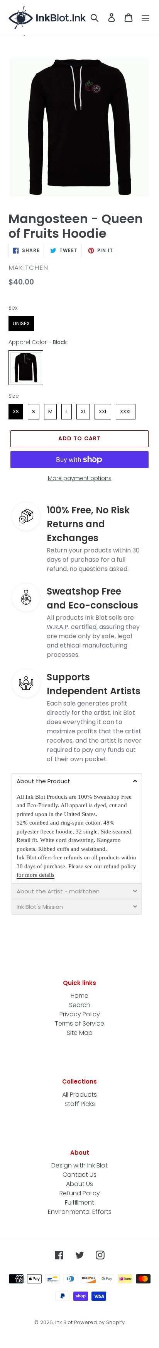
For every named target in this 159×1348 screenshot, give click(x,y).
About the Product (43, 781)
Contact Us (79, 1174)
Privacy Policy (79, 1014)
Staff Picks (79, 1103)
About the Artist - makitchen (58, 891)
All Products (79, 1094)
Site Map (80, 1032)
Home (79, 995)
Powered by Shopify (99, 1322)
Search (79, 1004)
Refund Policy (79, 1193)
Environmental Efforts (80, 1211)
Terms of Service (79, 1023)
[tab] (77, 781)
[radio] (21, 323)
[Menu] (145, 17)
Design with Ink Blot (79, 1165)
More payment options (80, 478)
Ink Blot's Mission (40, 907)
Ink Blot (64, 1322)
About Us (79, 1183)
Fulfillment (79, 1202)
